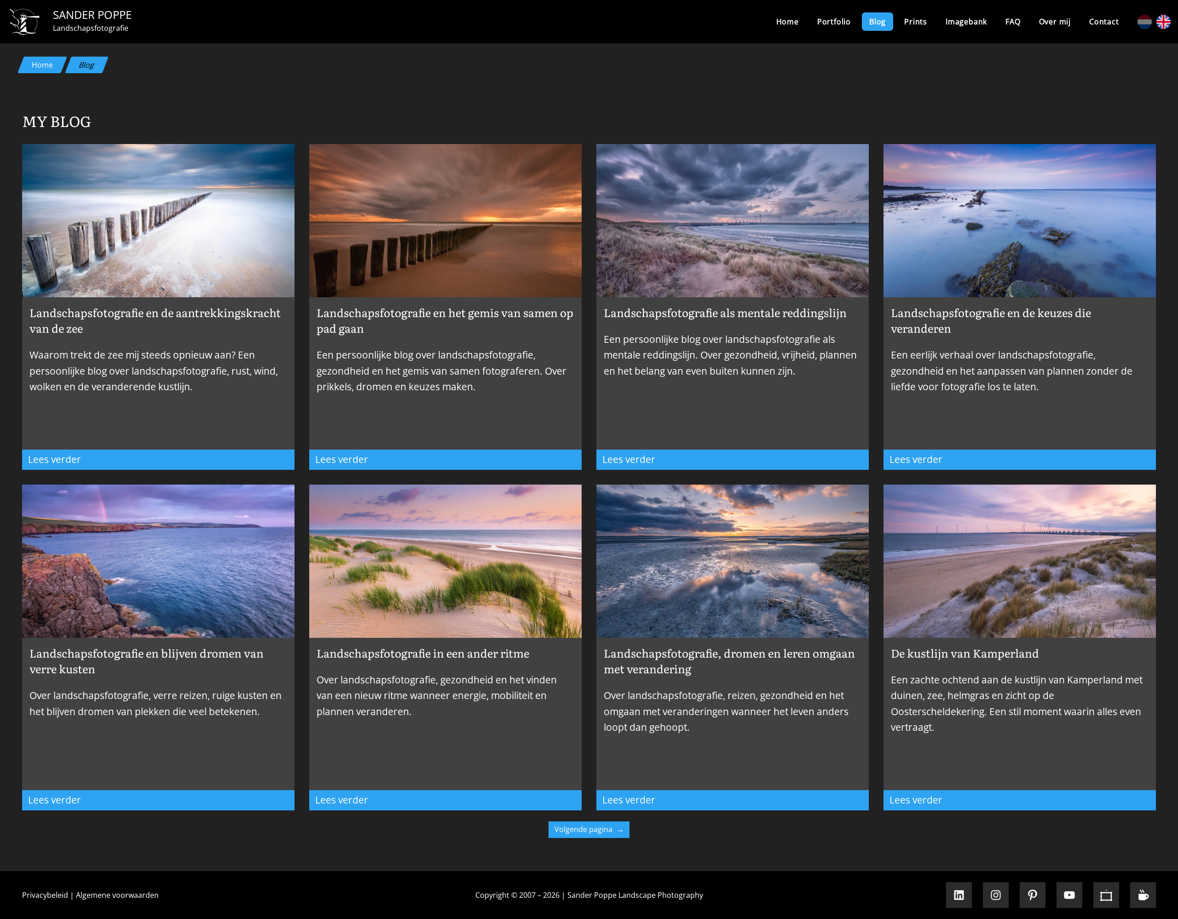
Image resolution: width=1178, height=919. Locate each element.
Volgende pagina (589, 829)
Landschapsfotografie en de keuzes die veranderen (991, 320)
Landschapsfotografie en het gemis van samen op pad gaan (445, 320)
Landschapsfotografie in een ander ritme (423, 653)
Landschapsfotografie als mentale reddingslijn (725, 312)
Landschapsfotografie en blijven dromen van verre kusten (146, 660)
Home (787, 22)
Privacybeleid (45, 895)
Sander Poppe (92, 14)
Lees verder (103, 460)
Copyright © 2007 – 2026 (517, 895)
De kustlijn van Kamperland (965, 653)
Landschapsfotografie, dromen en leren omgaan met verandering (729, 660)
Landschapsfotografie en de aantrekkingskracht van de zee (155, 320)
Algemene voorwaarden (117, 895)
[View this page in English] (1163, 22)
